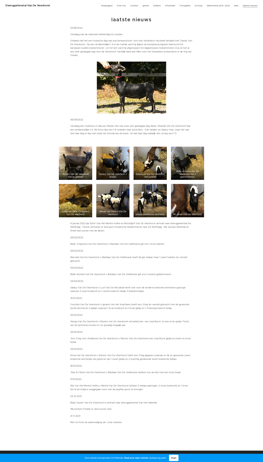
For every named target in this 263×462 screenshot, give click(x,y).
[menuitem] (107, 5)
